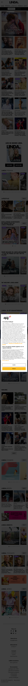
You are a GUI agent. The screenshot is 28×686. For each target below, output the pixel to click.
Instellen (14, 364)
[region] (14, 343)
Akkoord (14, 368)
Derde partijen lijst (5, 360)
